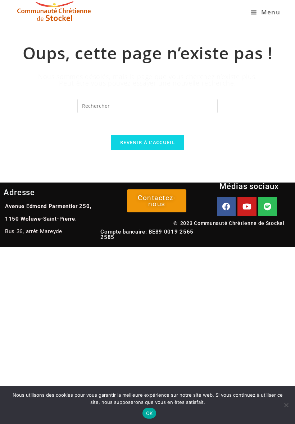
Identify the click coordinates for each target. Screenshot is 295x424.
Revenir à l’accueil (147, 142)
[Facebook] (226, 206)
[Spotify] (267, 206)
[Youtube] (247, 206)
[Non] (286, 405)
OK (149, 413)
